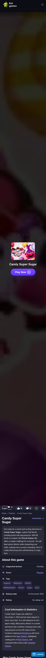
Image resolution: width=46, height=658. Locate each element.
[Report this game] (43, 508)
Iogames (7, 583)
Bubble (28, 583)
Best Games (23, 640)
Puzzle (21, 588)
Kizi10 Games (13, 4)
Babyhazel (18, 583)
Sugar (29, 588)
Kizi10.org (26, 633)
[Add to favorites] (36, 508)
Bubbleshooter (9, 588)
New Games (22, 636)
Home (4, 513)
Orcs (37, 588)
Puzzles (12, 513)
